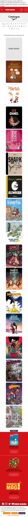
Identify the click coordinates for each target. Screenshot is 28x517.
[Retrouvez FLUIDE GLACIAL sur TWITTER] (9, 503)
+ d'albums (13, 431)
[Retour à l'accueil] (10, 10)
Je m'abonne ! (14, 474)
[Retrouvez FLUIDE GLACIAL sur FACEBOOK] (3, 503)
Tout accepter (7, 513)
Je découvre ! (14, 497)
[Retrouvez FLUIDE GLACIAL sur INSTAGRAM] (6, 503)
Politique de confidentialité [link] (13, 515)
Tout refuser (14, 513)
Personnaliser (22, 513)
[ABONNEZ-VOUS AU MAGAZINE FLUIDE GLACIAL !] (21, 10)
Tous (3, 23)
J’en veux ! (14, 451)
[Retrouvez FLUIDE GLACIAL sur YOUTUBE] (13, 503)
